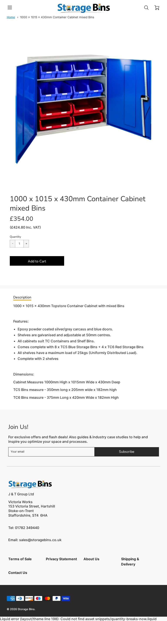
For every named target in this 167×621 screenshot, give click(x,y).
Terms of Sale (20, 559)
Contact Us (17, 572)
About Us (91, 559)
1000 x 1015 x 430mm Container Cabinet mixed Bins (57, 17)
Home (11, 17)
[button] (37, 261)
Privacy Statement (61, 559)
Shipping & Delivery (130, 561)
